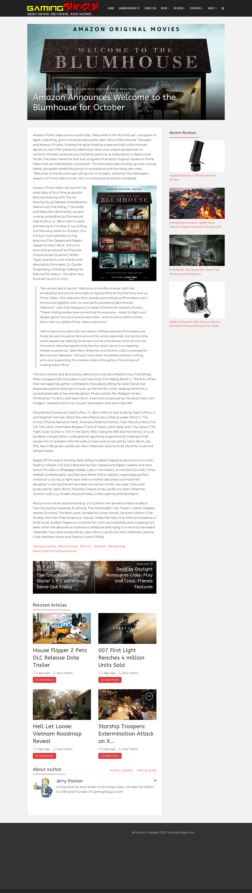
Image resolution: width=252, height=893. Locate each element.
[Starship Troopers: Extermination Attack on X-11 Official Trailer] (127, 704)
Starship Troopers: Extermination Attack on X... (126, 733)
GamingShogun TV (129, 8)
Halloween (103, 89)
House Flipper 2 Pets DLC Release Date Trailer (60, 657)
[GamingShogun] (63, 8)
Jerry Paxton (65, 89)
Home (111, 8)
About (211, 8)
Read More (46, 680)
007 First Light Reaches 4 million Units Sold (121, 657)
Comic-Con (150, 8)
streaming (117, 546)
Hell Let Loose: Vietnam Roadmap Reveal (57, 733)
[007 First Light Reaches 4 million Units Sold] (127, 628)
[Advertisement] (197, 392)
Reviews (179, 8)
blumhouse (69, 546)
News (164, 8)
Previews (195, 8)
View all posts (146, 770)
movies (101, 546)
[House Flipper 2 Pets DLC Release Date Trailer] (62, 628)
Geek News (87, 89)
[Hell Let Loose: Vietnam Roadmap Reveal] (62, 704)
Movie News (119, 89)
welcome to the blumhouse (55, 551)
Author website (121, 770)
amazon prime (45, 546)
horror (87, 546)
